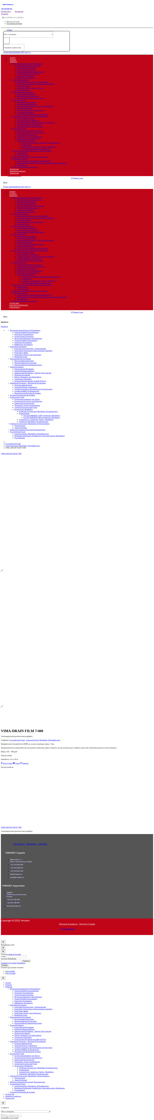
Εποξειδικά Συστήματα (20, 80)
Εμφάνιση (26, 961)
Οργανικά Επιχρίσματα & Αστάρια (24, 167)
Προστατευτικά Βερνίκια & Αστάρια (30, 127)
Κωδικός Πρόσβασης (8, 959)
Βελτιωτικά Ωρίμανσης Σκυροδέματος (30, 72)
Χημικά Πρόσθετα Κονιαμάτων (28, 74)
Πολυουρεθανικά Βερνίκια (26, 94)
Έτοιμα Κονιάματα (19, 100)
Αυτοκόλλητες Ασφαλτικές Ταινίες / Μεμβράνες (38, 147)
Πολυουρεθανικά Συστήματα (22, 92)
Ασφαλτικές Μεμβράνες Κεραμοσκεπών (36, 149)
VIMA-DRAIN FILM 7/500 (11, 827)
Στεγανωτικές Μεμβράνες (26, 141)
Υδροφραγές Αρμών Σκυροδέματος (29, 137)
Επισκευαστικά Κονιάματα (26, 102)
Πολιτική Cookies (87, 924)
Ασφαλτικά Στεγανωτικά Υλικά (28, 139)
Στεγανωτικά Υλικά (19, 129)
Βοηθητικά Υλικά (23, 90)
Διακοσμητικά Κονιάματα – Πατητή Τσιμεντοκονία (35, 106)
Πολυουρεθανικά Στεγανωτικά (28, 96)
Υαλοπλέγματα (22, 153)
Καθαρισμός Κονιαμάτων (26, 78)
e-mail (3, 956)
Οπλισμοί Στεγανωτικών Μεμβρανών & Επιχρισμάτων (32, 151)
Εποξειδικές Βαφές (23, 86)
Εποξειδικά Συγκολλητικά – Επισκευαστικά (32, 82)
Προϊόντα (4, 327)
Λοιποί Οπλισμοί (23, 155)
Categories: (5, 740)
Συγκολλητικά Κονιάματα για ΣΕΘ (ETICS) (32, 114)
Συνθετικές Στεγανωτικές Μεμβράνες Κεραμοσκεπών (40, 143)
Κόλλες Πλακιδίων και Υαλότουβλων (30, 110)
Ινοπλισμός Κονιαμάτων (25, 76)
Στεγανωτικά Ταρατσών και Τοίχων (29, 131)
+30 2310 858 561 (6, 9)
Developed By (68, 929)
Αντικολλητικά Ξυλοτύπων (26, 70)
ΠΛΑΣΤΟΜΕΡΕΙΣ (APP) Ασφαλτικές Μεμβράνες (41, 416)
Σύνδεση (4, 965)
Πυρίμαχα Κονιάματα (24, 108)
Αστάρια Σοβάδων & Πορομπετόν (29, 125)
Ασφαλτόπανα (26, 145)
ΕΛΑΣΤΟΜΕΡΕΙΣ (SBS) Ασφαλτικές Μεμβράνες (41, 418)
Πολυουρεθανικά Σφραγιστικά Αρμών (30, 98)
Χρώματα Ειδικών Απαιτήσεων (28, 120)
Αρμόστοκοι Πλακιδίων (25, 112)
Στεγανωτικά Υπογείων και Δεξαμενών (31, 133)
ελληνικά (18, 24)
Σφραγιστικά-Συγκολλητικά (26, 135)
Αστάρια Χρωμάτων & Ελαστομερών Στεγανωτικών (36, 122)
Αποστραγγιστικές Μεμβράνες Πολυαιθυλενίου (34, 161)
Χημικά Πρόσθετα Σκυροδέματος (29, 66)
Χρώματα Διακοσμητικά (25, 118)
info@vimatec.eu (8, 4)
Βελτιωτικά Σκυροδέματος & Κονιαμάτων (27, 64)
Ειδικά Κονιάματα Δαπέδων (27, 104)
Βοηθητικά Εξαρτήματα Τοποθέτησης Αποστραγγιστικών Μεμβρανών (42, 163)
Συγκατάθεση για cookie (9, 1118)
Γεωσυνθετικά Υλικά (19, 159)
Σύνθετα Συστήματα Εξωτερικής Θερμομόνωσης (29, 157)
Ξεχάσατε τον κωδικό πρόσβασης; (13, 963)
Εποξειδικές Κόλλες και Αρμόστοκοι (30, 88)
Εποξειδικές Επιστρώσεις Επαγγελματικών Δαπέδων (36, 84)
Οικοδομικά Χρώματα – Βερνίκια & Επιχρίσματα (30, 116)
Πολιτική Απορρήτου (68, 924)
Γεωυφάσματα (22, 165)
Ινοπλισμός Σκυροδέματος (26, 68)
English (17, 22)
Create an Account (14, 954)
